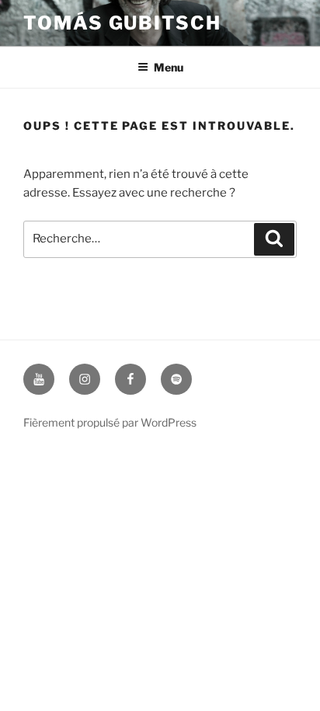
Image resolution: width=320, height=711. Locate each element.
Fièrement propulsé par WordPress (110, 422)
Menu (168, 67)
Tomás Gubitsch (122, 23)
